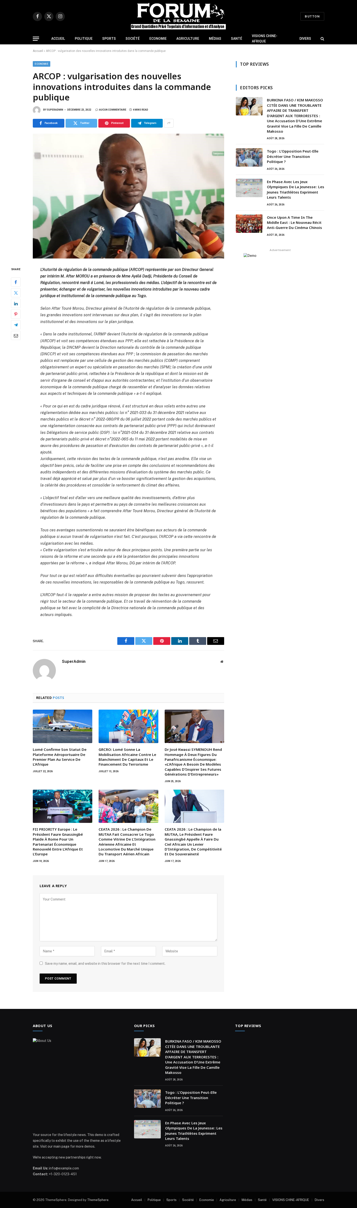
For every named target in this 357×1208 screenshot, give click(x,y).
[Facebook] (16, 282)
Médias (215, 39)
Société (133, 39)
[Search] (322, 38)
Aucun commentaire (112, 109)
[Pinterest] (16, 314)
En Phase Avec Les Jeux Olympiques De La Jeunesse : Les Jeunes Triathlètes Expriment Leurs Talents (295, 189)
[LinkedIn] (16, 303)
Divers (305, 39)
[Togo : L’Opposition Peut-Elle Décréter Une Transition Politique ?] (249, 157)
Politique (84, 39)
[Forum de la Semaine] (178, 16)
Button (312, 16)
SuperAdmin (55, 109)
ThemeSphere (98, 1200)
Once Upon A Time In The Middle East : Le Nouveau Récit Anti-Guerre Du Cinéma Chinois (295, 222)
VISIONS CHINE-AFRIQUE (264, 38)
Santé (236, 39)
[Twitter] (16, 292)
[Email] (16, 335)
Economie (158, 39)
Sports (109, 39)
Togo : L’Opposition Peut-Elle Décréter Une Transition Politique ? (292, 156)
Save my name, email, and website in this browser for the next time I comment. (105, 963)
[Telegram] (16, 324)
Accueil (58, 39)
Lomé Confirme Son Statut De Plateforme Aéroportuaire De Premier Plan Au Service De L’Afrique (59, 757)
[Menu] (36, 38)
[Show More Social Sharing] (169, 123)
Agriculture (187, 39)
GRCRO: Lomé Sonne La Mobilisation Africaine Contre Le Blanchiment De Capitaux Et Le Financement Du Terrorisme (127, 757)
